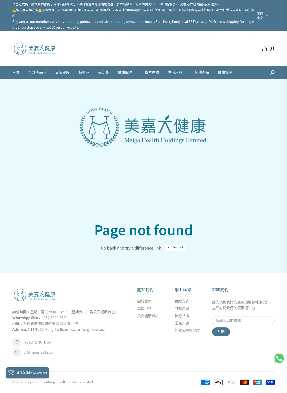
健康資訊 (225, 72)
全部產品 (35, 72)
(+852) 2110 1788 (37, 342)
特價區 (83, 72)
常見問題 (182, 323)
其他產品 (202, 72)
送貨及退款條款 (187, 330)
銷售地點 (144, 308)
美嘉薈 (103, 72)
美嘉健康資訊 (148, 315)
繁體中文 (260, 15)
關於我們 (144, 301)
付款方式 (182, 301)
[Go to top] (269, 375)
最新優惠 (62, 72)
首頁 (16, 72)
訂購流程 (182, 308)
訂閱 (221, 331)
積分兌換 (182, 315)
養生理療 (152, 72)
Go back (178, 248)
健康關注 (125, 72)
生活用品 (175, 72)
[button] (272, 72)
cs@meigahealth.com (39, 352)
